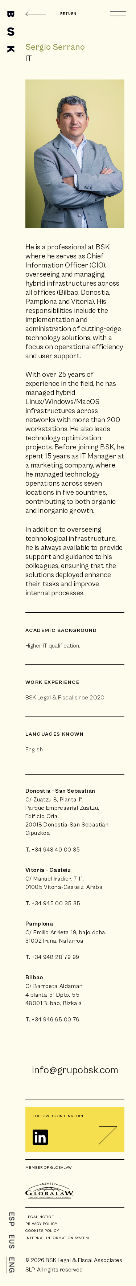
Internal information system (57, 1238)
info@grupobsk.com (75, 1070)
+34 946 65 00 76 (55, 1019)
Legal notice (39, 1217)
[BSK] (11, 32)
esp (11, 1219)
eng (11, 1265)
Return (68, 14)
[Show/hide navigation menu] (118, 14)
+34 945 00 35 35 (56, 903)
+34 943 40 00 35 (56, 849)
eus (11, 1242)
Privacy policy (41, 1224)
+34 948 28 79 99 (55, 957)
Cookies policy (42, 1231)
